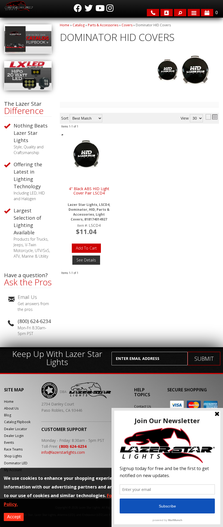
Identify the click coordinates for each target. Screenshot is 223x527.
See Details (86, 260)
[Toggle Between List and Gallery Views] (212, 117)
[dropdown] (194, 12)
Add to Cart (86, 248)
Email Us (27, 297)
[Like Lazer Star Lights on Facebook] (78, 8)
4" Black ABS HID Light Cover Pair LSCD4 (89, 191)
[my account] (166, 12)
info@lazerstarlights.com (63, 452)
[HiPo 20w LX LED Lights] (28, 88)
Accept (13, 517)
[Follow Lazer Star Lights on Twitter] (89, 8)
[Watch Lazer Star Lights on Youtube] (99, 8)
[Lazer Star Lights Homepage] (18, 6)
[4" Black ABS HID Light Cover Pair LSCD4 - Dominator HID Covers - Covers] (86, 154)
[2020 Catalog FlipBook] (28, 52)
